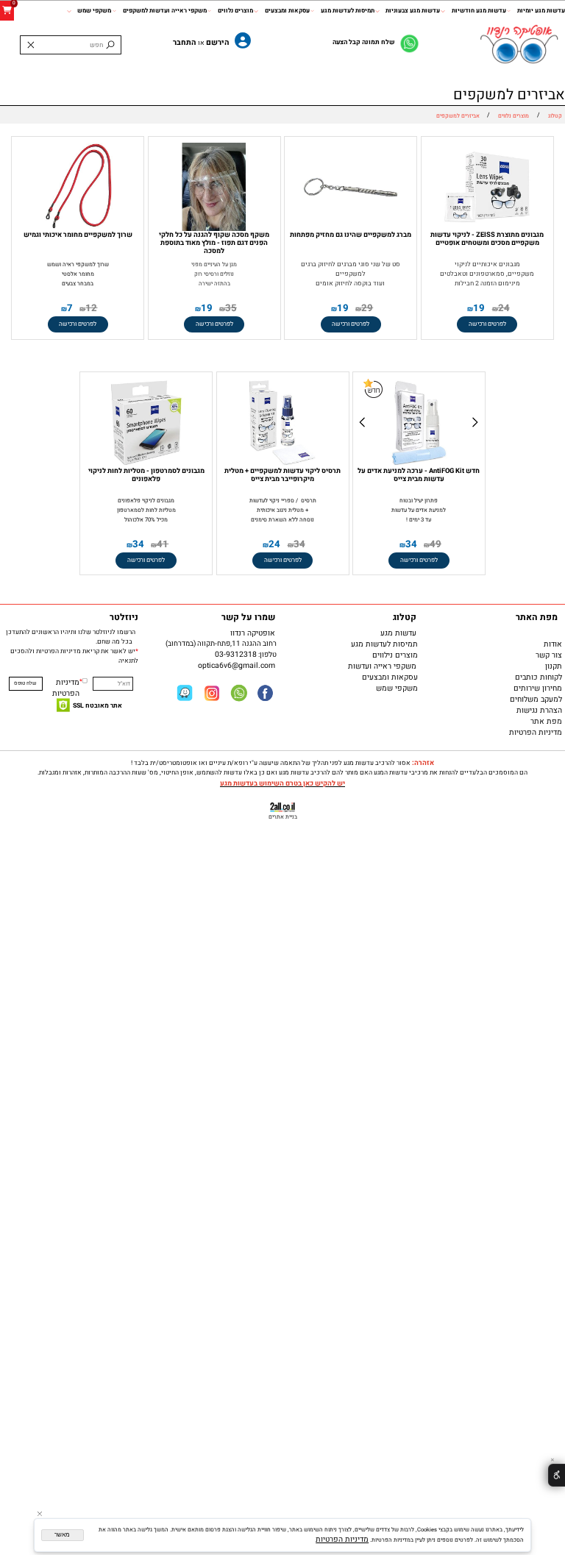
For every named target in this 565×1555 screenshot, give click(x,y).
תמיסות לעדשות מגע (347, 10)
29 (367, 308)
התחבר (184, 42)
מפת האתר (538, 617)
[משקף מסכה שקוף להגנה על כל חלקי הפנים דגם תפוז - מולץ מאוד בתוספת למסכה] (214, 228)
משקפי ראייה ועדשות (384, 666)
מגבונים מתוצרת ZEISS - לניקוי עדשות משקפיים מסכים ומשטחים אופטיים (487, 238)
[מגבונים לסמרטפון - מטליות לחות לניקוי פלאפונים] (146, 464)
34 (411, 544)
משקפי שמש (94, 10)
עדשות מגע (400, 632)
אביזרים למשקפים (509, 94)
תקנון (553, 666)
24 (504, 308)
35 (231, 308)
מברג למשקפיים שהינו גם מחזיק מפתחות (350, 234)
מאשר (62, 1534)
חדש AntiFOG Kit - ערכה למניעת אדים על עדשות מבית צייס (419, 475)
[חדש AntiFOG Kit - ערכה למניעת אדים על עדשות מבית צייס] (419, 464)
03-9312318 (236, 654)
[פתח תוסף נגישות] (556, 1475)
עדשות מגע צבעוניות (412, 10)
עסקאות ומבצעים (287, 10)
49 (435, 544)
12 (91, 308)
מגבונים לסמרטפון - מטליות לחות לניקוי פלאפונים (146, 475)
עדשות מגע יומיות (541, 10)
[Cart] (6, 11)
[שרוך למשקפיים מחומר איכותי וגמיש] (78, 228)
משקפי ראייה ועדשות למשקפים (164, 10)
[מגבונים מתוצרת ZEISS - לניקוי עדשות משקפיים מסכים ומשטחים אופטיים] (487, 228)
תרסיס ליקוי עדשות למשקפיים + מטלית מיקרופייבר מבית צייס (282, 475)
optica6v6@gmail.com (239, 665)
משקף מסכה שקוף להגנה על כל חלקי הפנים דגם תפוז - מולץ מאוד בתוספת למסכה (214, 242)
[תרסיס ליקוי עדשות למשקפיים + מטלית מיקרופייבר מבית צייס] (282, 464)
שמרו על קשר (250, 617)
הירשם (218, 42)
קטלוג (406, 617)
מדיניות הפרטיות (65, 688)
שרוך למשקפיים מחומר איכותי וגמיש (78, 234)
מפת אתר (546, 721)
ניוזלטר (124, 617)
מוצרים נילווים (395, 655)
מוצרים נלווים (235, 10)
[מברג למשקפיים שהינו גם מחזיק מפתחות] (351, 228)
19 (479, 308)
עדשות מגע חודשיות (478, 10)
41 (162, 544)
